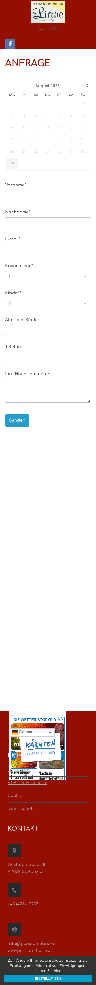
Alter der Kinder (22, 320)
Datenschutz (21, 808)
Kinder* (13, 293)
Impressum (19, 769)
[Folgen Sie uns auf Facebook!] (10, 42)
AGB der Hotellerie (27, 783)
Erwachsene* (19, 266)
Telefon (13, 346)
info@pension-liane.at (32, 943)
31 (12, 163)
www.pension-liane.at (30, 950)
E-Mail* (12, 239)
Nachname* (17, 212)
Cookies (16, 795)
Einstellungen (48, 978)
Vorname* (15, 185)
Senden (17, 420)
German (26, 732)
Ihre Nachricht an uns (29, 374)
